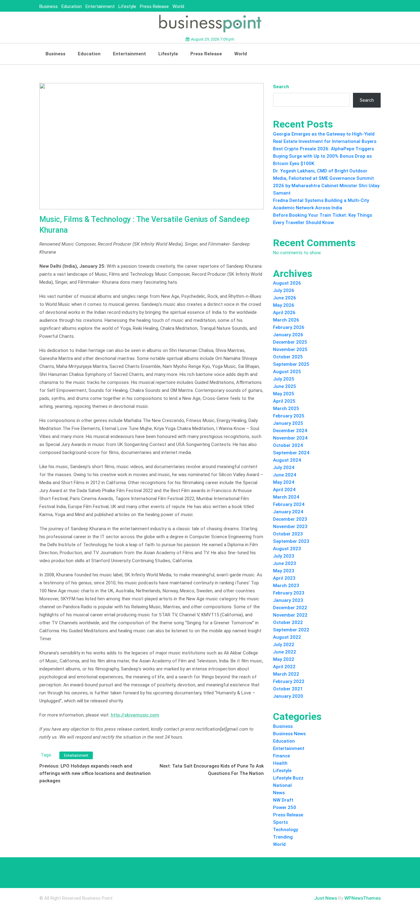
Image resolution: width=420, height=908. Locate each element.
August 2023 (287, 548)
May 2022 (283, 659)
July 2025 (283, 379)
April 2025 (284, 401)
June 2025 (284, 386)
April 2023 (284, 578)
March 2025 (286, 408)
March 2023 (286, 585)
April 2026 (284, 312)
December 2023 (290, 519)
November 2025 (290, 349)
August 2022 (287, 637)
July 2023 (283, 556)
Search (281, 86)
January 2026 (288, 335)
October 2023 (288, 534)
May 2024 (283, 482)
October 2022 (288, 622)
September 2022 (291, 630)
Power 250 (284, 807)
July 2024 (283, 467)
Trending (283, 837)
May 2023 (283, 571)
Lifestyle (127, 6)
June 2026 (284, 298)
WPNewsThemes (362, 898)
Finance (281, 756)
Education (71, 6)
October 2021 (288, 689)
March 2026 (286, 320)
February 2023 (288, 593)
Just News (325, 898)
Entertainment (100, 6)
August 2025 (287, 371)
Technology (285, 829)
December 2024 (290, 430)
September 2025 (291, 364)
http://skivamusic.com (135, 715)
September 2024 (291, 453)
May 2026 (283, 305)
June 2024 (284, 475)
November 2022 (290, 615)
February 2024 (288, 504)
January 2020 (288, 696)
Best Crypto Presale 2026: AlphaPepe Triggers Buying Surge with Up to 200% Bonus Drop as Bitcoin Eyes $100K (323, 156)
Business (48, 6)
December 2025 (290, 342)
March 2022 (286, 674)
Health (280, 763)
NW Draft (283, 800)
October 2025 (288, 357)
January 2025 (288, 423)
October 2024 (288, 445)
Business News (289, 733)
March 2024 (286, 497)
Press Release (154, 6)
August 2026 (287, 283)
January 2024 (288, 512)
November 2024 (290, 438)
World (178, 6)
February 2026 (288, 327)
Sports (280, 822)
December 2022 (290, 607)
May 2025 (283, 394)
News (279, 792)
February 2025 (288, 416)
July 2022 (283, 644)
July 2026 (283, 290)
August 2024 (287, 460)
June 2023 (284, 563)
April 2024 (284, 489)
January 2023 (288, 600)
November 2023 (290, 526)
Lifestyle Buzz (288, 778)
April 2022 (284, 666)
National (282, 785)
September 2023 (291, 541)
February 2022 (288, 681)
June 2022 (284, 652)
